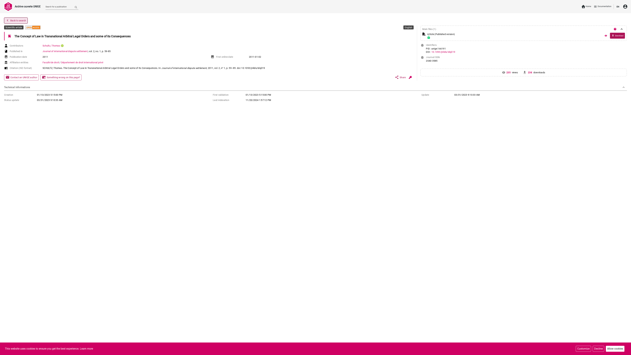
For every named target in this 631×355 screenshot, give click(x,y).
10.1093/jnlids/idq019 (443, 52)
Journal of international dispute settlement (65, 51)
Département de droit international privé (82, 62)
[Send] (75, 7)
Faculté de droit (51, 62)
